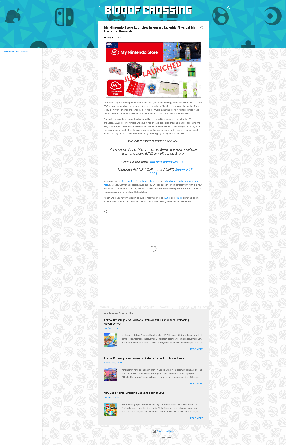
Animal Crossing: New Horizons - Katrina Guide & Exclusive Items (144, 358)
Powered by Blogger (166, 431)
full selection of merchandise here (138, 181)
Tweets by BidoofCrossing (15, 51)
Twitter (167, 197)
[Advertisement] (220, 65)
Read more (196, 349)
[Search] (228, 8)
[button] (201, 27)
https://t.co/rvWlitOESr (168, 162)
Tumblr (178, 197)
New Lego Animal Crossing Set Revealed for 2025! (134, 392)
